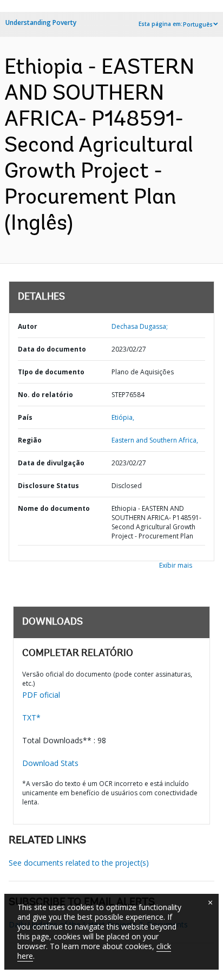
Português (198, 24)
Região (30, 440)
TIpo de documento (51, 371)
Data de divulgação (51, 462)
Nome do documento (54, 508)
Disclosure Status (48, 485)
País (25, 417)
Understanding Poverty (40, 22)
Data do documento (52, 349)
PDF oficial (41, 695)
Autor (27, 326)
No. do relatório (45, 394)
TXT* (31, 717)
